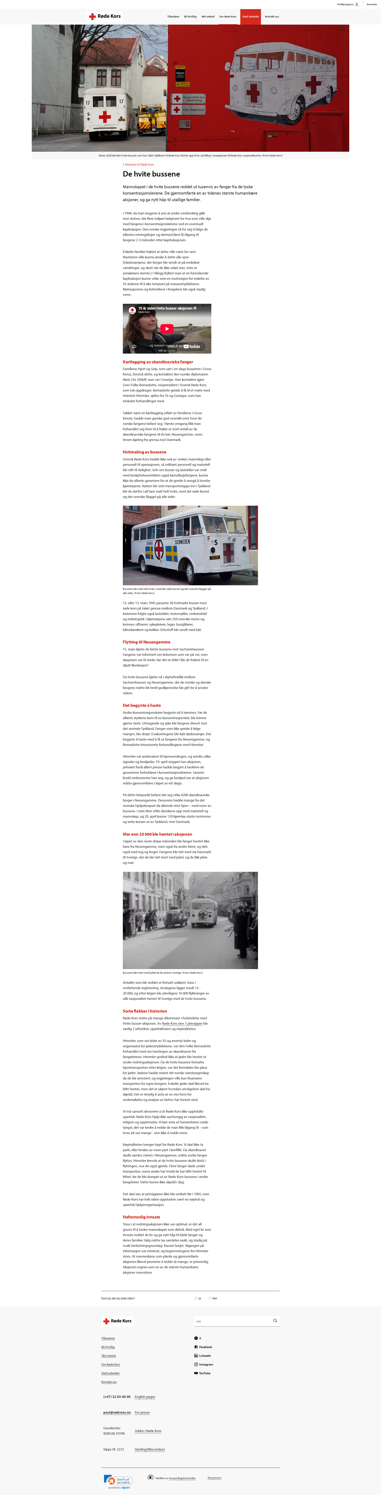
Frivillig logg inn (345, 4)
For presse (142, 1412)
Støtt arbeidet (250, 16)
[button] (118, 1482)
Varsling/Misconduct (150, 1449)
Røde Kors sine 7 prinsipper (182, 1023)
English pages (145, 1396)
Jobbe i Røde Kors (148, 1430)
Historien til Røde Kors (138, 164)
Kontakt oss (272, 16)
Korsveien (372, 4)
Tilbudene (173, 16)
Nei (215, 1298)
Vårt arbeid (208, 16)
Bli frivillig (190, 16)
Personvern (214, 1478)
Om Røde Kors (227, 16)
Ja (199, 1298)
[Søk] (275, 1321)
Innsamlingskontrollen (182, 1478)
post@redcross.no (117, 1412)
